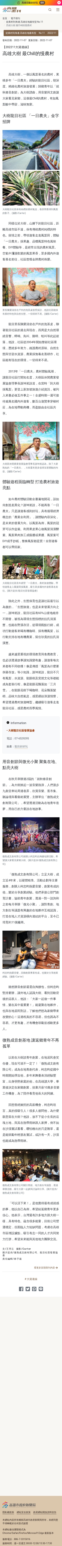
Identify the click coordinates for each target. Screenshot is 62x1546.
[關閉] (59, 2)
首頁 (4, 18)
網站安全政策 (24, 1512)
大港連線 (32, 1279)
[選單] (58, 9)
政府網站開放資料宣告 (44, 1512)
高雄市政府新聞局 (19, 1504)
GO (42, 2)
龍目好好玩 (21, 746)
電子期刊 (15, 18)
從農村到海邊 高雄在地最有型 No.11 (24, 21)
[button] (50, 9)
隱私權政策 (8, 1512)
